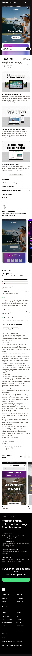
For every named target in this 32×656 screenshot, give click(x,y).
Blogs (3, 625)
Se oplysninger (6, 437)
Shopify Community (7, 622)
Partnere (18, 619)
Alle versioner (14, 437)
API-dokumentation (7, 619)
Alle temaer (14, 329)
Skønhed (4, 601)
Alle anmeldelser (7, 287)
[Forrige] (25, 456)
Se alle (20, 456)
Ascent (10, 62)
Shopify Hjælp (5, 616)
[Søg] (25, 2)
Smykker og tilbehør (7, 604)
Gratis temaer (20, 601)
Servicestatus (20, 625)
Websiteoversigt (6, 649)
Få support (6, 329)
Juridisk (18, 622)
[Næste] (29, 456)
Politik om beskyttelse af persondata (12, 641)
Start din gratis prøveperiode (16, 579)
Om (17, 616)
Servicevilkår (5, 638)
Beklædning (5, 598)
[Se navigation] (29, 2)
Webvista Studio (7, 67)
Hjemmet (4, 606)
